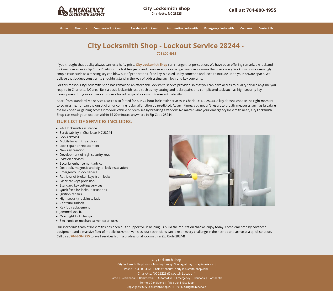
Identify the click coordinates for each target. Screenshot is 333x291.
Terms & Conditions (152, 282)
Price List (173, 282)
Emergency (183, 278)
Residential (128, 278)
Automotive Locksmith (182, 28)
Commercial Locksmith (108, 28)
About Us (80, 28)
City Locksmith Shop (151, 64)
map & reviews (204, 264)
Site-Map (188, 282)
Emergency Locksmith (219, 28)
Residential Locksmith (145, 28)
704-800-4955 (261, 10)
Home (64, 28)
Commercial (146, 278)
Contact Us (266, 28)
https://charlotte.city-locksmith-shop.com (181, 269)
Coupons (246, 28)
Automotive (165, 278)
